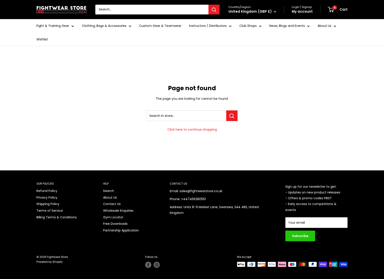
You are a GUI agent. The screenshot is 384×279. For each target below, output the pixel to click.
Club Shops (248, 26)
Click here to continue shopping (192, 129)
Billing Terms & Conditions (56, 217)
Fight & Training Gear (52, 26)
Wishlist (42, 39)
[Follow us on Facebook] (148, 265)
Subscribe (300, 236)
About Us (324, 26)
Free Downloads (115, 223)
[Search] (214, 9)
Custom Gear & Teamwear (160, 26)
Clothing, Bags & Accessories (104, 26)
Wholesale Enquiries (118, 210)
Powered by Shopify (49, 262)
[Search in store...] (232, 115)
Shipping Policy (47, 204)
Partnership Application (121, 230)
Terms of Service (49, 210)
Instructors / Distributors (208, 26)
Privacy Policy (46, 197)
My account (302, 11)
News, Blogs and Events (287, 26)
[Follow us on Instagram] (157, 265)
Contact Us (112, 204)
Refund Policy (46, 191)
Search (108, 191)
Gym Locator (113, 217)
